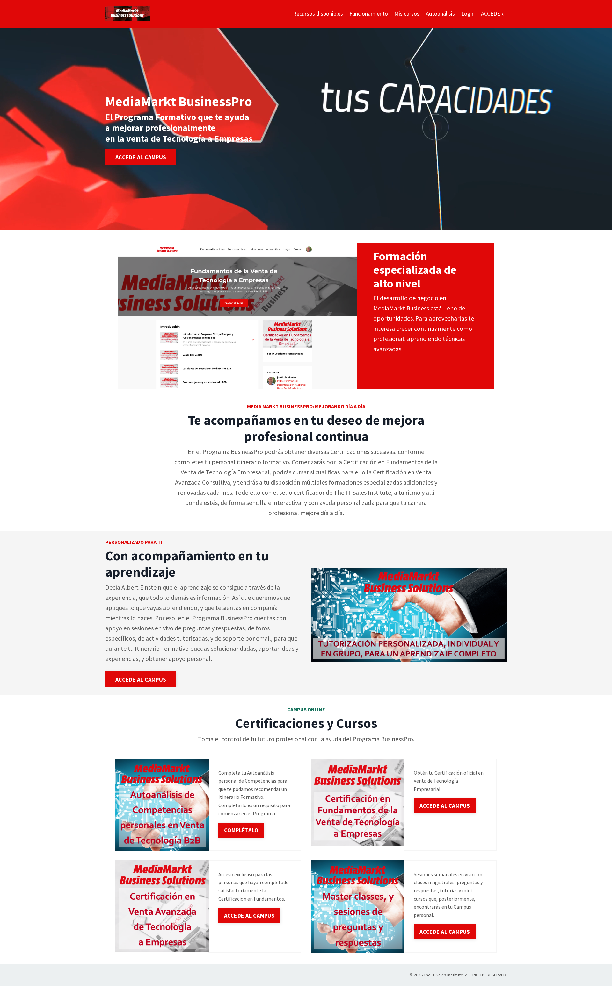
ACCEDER (492, 13)
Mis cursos (406, 13)
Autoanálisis (440, 13)
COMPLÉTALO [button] (241, 830)
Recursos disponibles (318, 13)
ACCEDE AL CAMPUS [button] (140, 156)
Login (468, 13)
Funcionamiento (368, 13)
